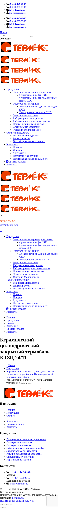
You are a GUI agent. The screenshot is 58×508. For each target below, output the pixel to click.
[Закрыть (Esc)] (11, 504)
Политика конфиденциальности (30, 158)
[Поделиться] (7, 504)
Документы (19, 153)
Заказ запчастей (21, 138)
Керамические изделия (18, 459)
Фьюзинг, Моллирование (27, 129)
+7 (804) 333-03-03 (20, 477)
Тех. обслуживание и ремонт (29, 141)
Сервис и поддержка (17, 132)
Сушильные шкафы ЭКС (33, 95)
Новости (17, 147)
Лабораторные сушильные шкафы (31, 121)
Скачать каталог (17, 161)
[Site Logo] (25, 53)
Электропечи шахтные (25, 115)
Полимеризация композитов (28, 124)
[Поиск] (31, 36)
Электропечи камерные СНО (35, 112)
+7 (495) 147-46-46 (20, 472)
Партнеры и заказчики (25, 155)
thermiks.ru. (18, 497)
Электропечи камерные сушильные (33, 92)
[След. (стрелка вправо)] (4, 507)
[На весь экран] (4, 504)
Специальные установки (26, 126)
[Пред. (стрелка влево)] (1, 507)
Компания (12, 144)
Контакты (11, 164)
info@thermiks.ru (9, 225)
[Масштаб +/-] (1, 504)
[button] (3, 32)
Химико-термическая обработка (24, 453)
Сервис (10, 323)
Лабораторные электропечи (28, 118)
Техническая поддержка (26, 135)
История (17, 150)
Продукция (12, 89)
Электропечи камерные (26, 103)
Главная (10, 317)
